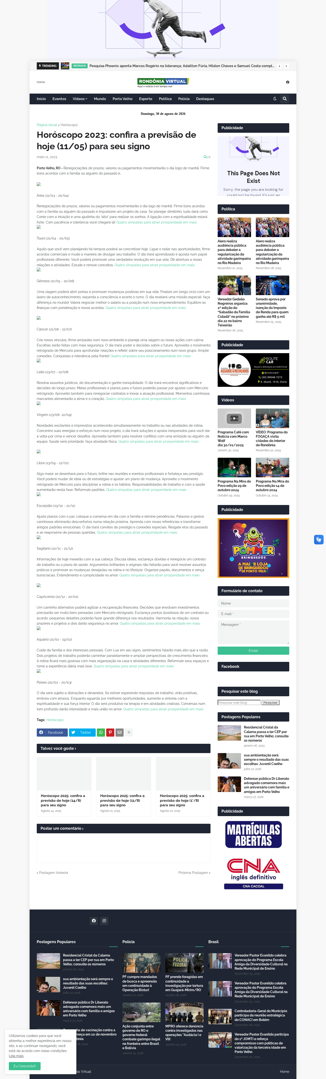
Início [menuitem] (41, 99)
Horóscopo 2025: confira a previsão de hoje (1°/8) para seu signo (182, 800)
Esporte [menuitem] (145, 99)
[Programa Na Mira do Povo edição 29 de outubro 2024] (234, 467)
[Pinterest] (110, 732)
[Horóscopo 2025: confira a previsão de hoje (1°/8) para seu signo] (183, 774)
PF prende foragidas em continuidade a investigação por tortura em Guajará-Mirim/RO (184, 983)
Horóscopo (69, 125)
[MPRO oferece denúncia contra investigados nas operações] (184, 1012)
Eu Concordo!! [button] (25, 1066)
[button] (279, 66)
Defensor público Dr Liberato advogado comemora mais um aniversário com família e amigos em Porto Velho (266, 785)
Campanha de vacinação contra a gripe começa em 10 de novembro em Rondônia (89, 1034)
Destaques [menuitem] (205, 99)
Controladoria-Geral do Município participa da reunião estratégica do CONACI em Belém (261, 1015)
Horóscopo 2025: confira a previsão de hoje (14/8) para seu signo (63, 800)
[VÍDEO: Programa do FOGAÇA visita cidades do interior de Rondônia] (272, 418)
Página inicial (47, 125)
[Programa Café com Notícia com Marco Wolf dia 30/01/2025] (234, 418)
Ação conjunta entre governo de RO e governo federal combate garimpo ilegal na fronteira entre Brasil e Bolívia (141, 1037)
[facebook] (287, 82)
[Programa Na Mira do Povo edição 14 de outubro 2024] (272, 467)
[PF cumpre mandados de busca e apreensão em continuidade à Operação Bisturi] (141, 963)
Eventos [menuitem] (59, 99)
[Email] (120, 732)
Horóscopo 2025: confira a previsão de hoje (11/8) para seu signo (122, 800)
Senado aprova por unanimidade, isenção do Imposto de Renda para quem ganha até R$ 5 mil (272, 308)
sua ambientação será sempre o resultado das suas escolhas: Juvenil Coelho (266, 759)
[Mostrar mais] (129, 732)
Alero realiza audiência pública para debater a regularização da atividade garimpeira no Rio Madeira (234, 252)
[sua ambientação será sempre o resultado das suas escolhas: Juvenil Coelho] (229, 761)
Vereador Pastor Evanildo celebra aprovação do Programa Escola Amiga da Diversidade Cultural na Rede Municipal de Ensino (261, 961)
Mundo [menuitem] (100, 99)
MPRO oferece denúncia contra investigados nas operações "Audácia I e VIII (184, 1032)
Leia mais (16, 1056)
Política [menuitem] (165, 99)
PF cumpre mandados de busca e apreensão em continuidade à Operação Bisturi (139, 983)
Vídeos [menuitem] (78, 99)
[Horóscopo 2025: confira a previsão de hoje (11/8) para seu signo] (123, 774)
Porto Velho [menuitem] (122, 99)
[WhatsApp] (101, 732)
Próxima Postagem (193, 873)
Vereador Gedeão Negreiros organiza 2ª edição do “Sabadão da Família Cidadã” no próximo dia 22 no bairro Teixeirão (234, 312)
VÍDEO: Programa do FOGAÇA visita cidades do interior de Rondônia (272, 438)
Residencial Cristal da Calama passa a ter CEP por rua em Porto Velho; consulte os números (266, 733)
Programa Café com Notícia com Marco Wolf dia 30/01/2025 (233, 438)
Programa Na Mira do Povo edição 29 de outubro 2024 (234, 485)
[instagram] (104, 921)
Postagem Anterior (53, 873)
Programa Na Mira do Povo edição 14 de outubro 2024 (272, 485)
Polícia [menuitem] (183, 99)
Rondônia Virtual (78, 1072)
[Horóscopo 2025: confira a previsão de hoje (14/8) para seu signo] (64, 774)
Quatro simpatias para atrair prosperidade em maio (156, 222)
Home (41, 82)
